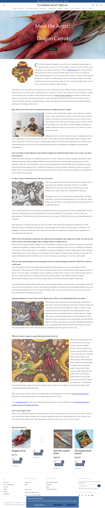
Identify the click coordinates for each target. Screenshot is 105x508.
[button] (4, 5)
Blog (47, 487)
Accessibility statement (9, 502)
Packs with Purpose (9, 484)
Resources (49, 484)
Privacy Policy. (73, 501)
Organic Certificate (51, 489)
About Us (6, 482)
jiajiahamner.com (21, 402)
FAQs (26, 484)
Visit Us (6, 487)
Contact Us (28, 482)
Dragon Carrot (73, 70)
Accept (64, 504)
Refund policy (18, 502)
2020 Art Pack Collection (63, 95)
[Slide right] (100, 1)
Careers (6, 491)
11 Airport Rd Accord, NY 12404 (32, 495)
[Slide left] (5, 1)
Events (5, 489)
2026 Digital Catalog (51, 482)
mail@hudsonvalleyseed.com (32, 492)
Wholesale (6, 493)
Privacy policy (25, 502)
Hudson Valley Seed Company (21, 504)
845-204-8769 (28, 489)
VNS (9, 504)
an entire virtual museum (80, 394)
